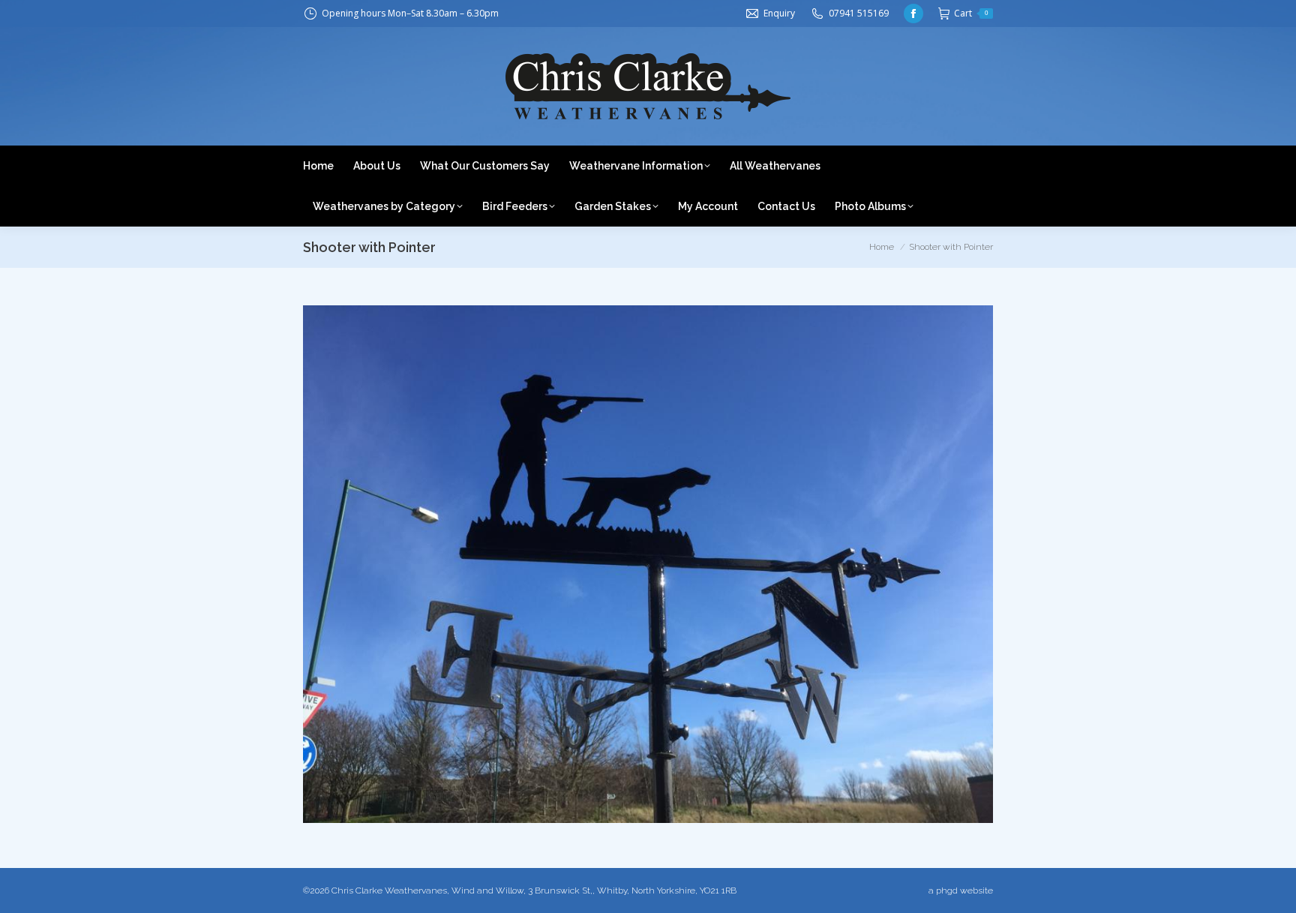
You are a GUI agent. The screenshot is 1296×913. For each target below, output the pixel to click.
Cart (971, 13)
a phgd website (960, 890)
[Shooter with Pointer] (648, 564)
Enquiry (779, 13)
